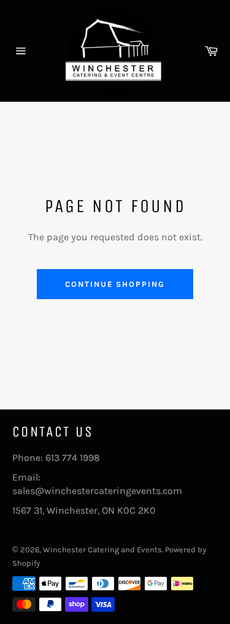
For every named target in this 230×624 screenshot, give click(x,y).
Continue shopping (115, 284)
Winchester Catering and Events (102, 549)
